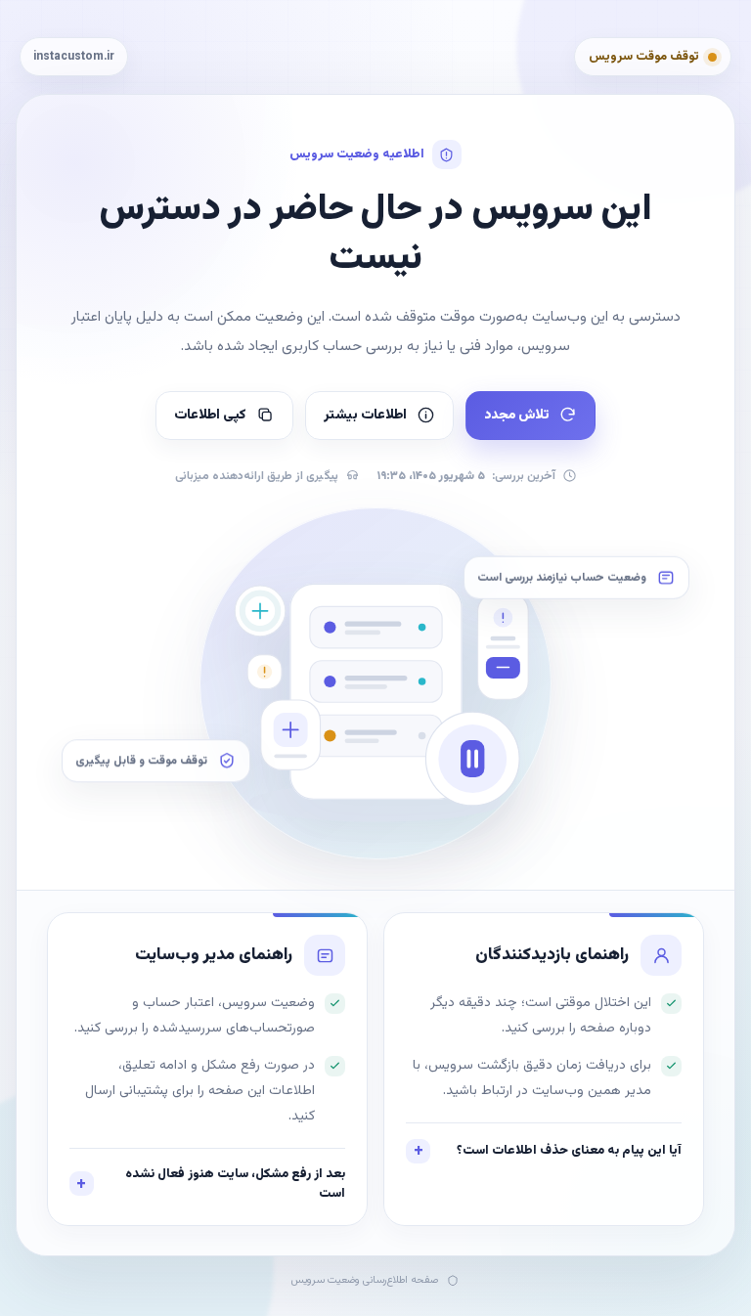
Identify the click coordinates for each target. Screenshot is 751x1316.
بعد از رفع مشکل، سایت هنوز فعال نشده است (235, 1184)
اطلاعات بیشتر (365, 415)
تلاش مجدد (516, 415)
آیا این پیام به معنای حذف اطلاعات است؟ (569, 1151)
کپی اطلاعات (210, 415)
